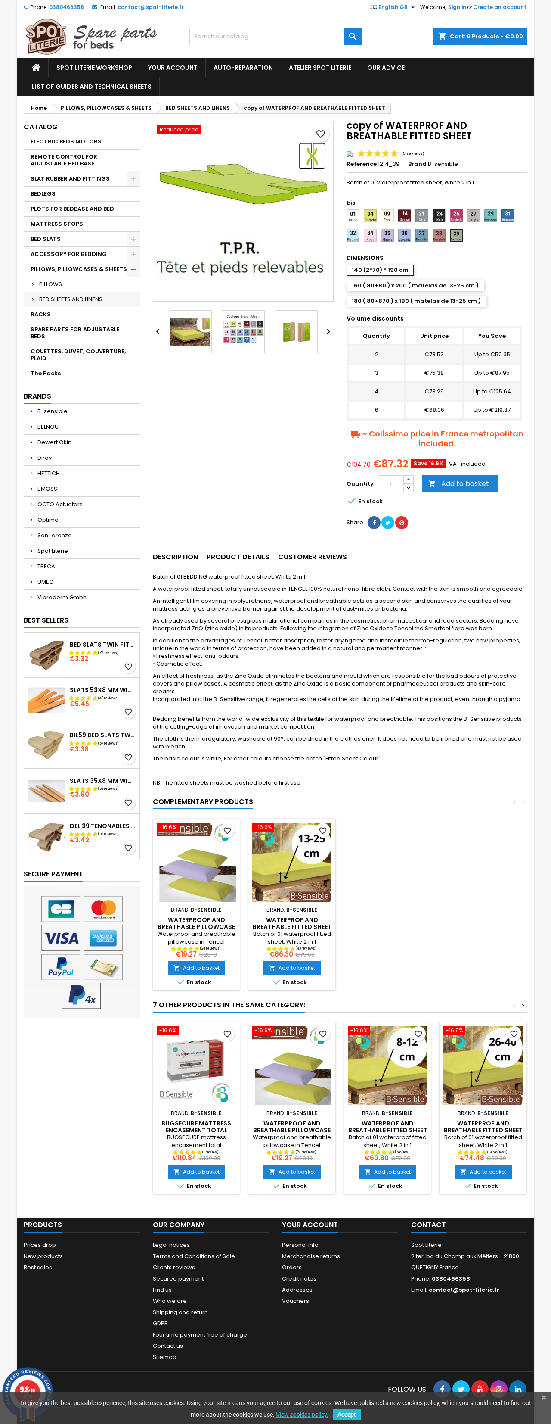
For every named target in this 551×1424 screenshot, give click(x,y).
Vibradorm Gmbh (61, 597)
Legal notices (171, 1245)
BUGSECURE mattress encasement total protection (196, 1130)
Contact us (168, 1346)
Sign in (457, 7)
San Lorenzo (54, 535)
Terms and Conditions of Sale (194, 1256)
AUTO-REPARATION (243, 67)
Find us (162, 1290)
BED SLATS (46, 239)
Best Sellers (46, 620)
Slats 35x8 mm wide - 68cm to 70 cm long (103, 780)
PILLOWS (50, 284)
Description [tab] (175, 557)
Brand (417, 164)
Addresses (297, 1290)
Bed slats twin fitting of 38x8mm (103, 644)
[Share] (374, 522)
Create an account (499, 7)
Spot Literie (52, 551)
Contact (428, 1225)
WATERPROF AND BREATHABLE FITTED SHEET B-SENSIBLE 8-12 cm (387, 1130)
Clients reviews (174, 1267)
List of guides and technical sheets (92, 86)
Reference (362, 164)
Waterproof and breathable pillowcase (196, 923)
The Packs (46, 373)
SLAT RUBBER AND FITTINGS (70, 178)
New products (43, 1256)
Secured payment (178, 1278)
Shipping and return (180, 1312)
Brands (37, 396)
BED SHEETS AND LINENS (70, 299)
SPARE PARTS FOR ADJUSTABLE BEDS (75, 332)
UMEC (44, 582)
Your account (173, 67)
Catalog (41, 127)
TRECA (45, 566)
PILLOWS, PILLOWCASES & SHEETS (79, 269)
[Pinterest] (401, 522)
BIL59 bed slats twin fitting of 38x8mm (103, 735)
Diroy (44, 458)
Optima (47, 520)
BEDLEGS (43, 194)
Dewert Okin (53, 442)
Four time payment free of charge (200, 1335)
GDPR (160, 1323)
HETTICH (48, 473)
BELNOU (47, 427)
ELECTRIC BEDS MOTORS (66, 141)
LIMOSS (46, 489)
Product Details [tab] (238, 557)
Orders (292, 1267)
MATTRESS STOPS (57, 224)
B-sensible (52, 411)
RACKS (41, 314)
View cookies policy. (302, 1414)
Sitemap (164, 1357)
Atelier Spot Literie (320, 67)
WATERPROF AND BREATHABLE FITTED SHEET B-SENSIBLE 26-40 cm (483, 1130)
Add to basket (458, 484)
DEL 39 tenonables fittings (103, 826)
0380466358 (66, 7)
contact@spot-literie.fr (151, 7)
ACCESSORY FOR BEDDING (69, 254)
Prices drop (40, 1245)
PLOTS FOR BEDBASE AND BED (72, 209)
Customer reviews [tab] (312, 557)
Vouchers (295, 1301)
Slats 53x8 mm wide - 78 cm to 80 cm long (103, 689)
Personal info (300, 1245)
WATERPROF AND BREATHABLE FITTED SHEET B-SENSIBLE (292, 927)
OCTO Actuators (59, 504)
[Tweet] (387, 522)
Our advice (386, 67)
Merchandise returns (311, 1256)
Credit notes (299, 1278)
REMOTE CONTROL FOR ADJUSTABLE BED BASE (64, 160)
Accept (346, 1414)
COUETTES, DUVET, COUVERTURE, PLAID (78, 354)
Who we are (170, 1301)
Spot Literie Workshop (94, 67)
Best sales (38, 1267)
